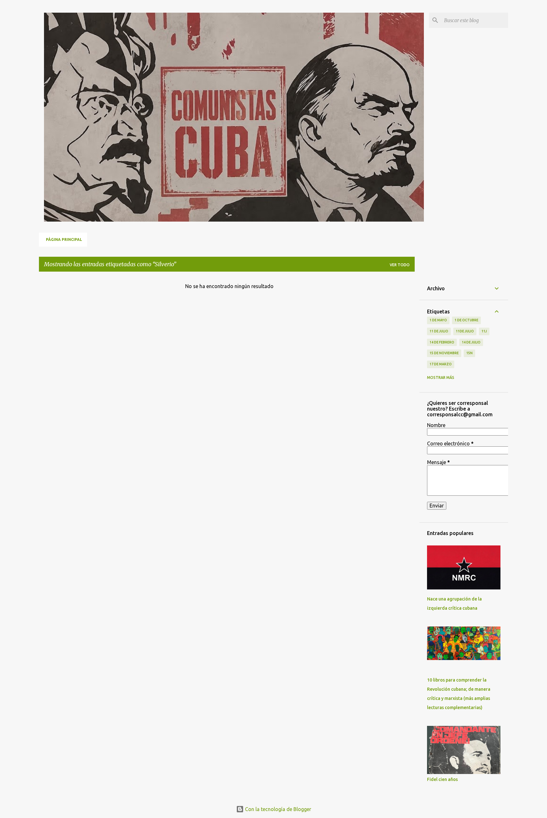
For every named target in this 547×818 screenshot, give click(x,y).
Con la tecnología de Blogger (277, 809)
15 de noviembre (444, 353)
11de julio (465, 331)
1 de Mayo (438, 320)
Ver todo (400, 265)
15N (469, 353)
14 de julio (471, 342)
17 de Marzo (441, 364)
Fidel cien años (442, 779)
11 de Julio (439, 331)
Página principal (64, 239)
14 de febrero (442, 342)
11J (484, 331)
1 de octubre (466, 320)
